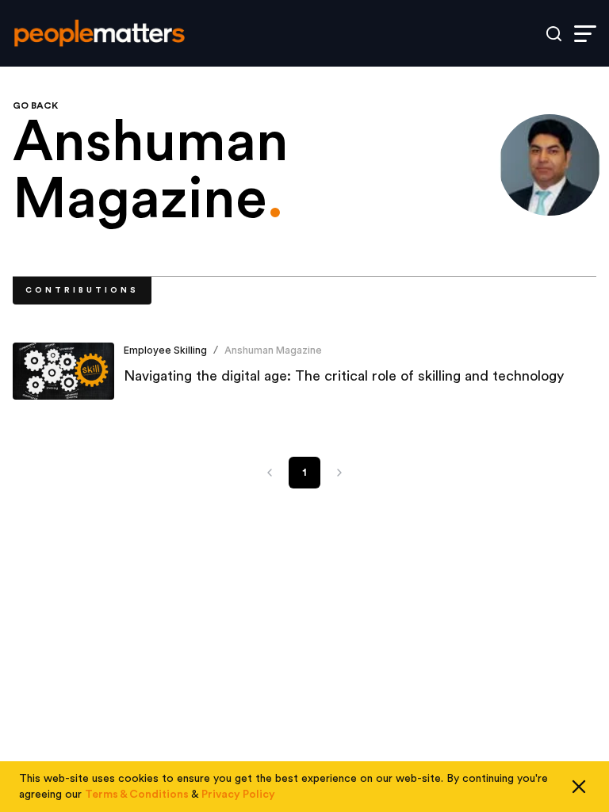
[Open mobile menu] (585, 33)
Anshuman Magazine (273, 350)
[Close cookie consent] (579, 787)
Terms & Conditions (137, 794)
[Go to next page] (339, 472)
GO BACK (35, 105)
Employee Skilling (165, 350)
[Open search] (553, 33)
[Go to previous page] (269, 472)
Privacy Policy (238, 794)
